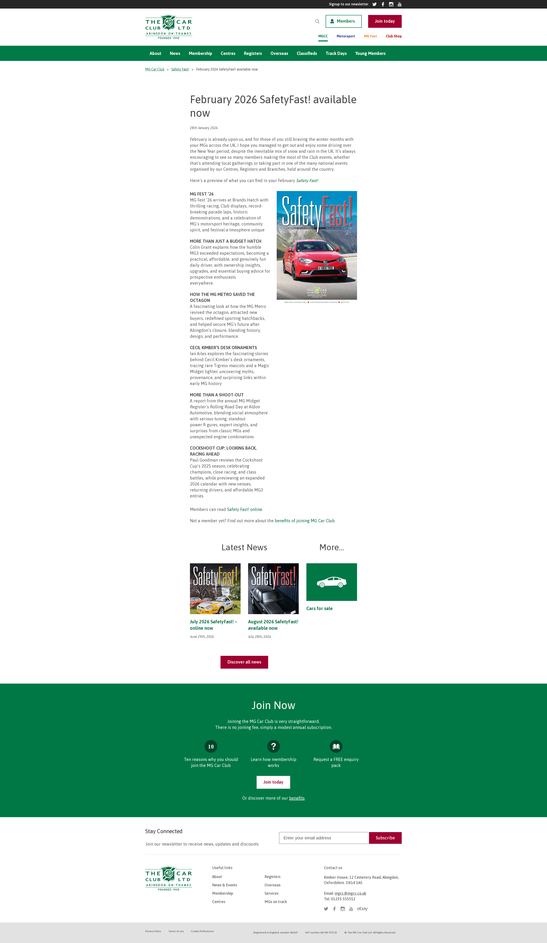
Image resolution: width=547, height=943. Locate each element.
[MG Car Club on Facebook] (383, 4)
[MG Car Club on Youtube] (399, 4)
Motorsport (346, 36)
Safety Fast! (180, 69)
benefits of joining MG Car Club (305, 520)
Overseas (279, 53)
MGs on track (276, 902)
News (175, 53)
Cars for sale (319, 608)
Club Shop (394, 36)
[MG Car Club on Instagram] (391, 4)
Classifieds (307, 53)
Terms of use (176, 931)
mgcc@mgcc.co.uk (350, 893)
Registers (253, 53)
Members (346, 21)
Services (272, 893)
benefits (297, 798)
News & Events (224, 885)
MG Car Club (154, 69)
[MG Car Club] (168, 40)
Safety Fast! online (244, 509)
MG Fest (370, 36)
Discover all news (244, 661)
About (155, 53)
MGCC (323, 36)
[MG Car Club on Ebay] (362, 909)
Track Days (336, 53)
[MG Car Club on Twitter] (374, 4)
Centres (228, 53)
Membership (200, 53)
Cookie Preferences (202, 931)
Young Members (370, 53)
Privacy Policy (153, 931)
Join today (273, 782)
